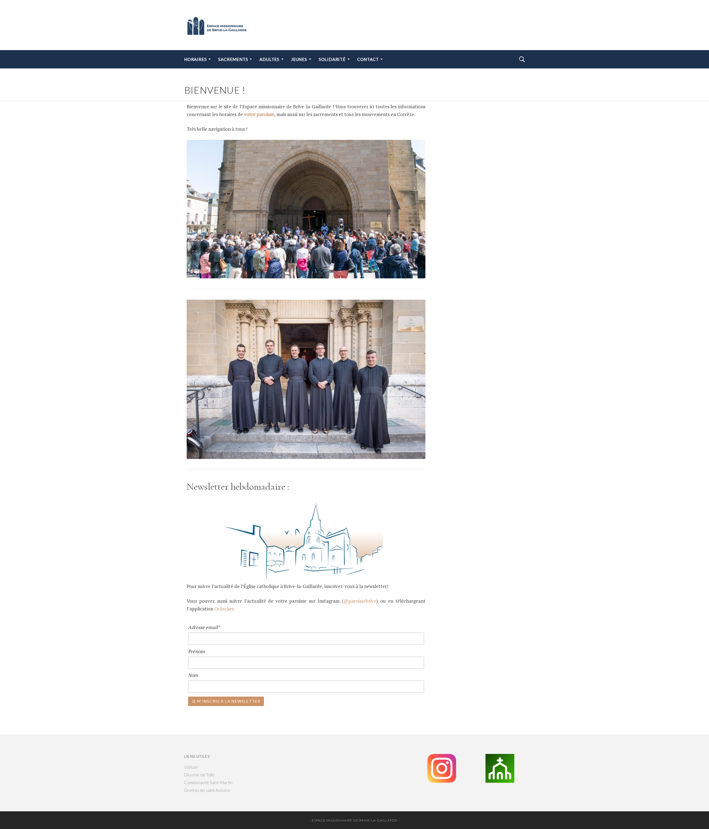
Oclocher (223, 608)
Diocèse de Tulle (199, 774)
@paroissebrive (359, 601)
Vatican (191, 766)
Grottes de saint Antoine (207, 790)
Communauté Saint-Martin (208, 782)
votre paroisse (259, 114)
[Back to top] (691, 812)
